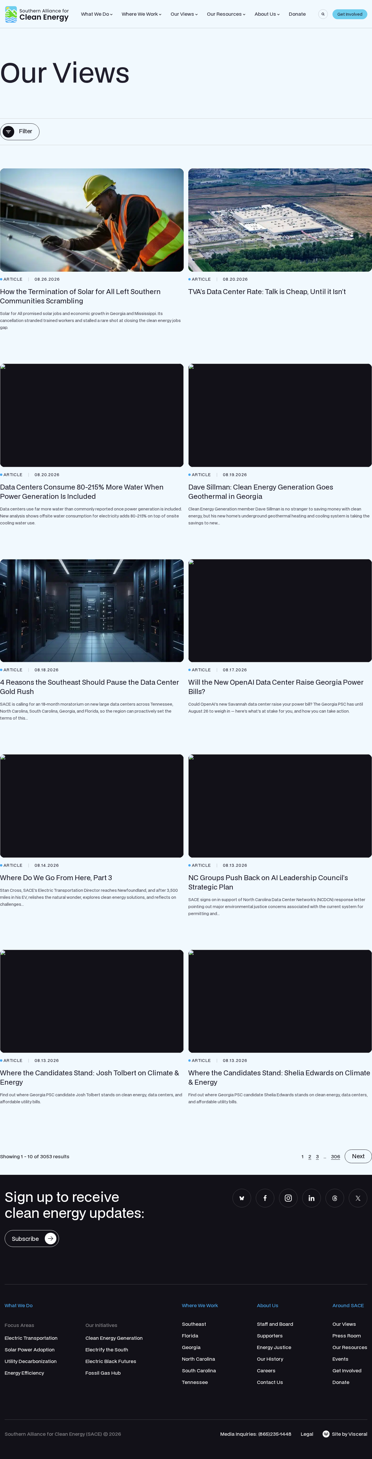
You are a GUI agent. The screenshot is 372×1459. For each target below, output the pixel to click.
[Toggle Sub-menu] (111, 14)
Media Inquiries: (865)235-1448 (255, 1433)
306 (335, 1156)
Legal (307, 1433)
